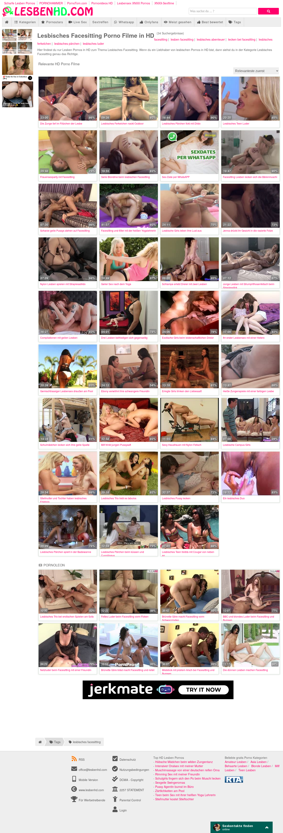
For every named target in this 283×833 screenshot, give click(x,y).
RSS (82, 759)
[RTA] (234, 781)
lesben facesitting (182, 39)
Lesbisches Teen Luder (236, 123)
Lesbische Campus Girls (236, 444)
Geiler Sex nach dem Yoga (116, 284)
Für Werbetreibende (91, 800)
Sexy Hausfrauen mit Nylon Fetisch (181, 444)
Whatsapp (126, 22)
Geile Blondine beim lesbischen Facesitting (125, 177)
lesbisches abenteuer (211, 39)
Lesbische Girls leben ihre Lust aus (182, 230)
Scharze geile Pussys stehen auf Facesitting (65, 230)
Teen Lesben (247, 770)
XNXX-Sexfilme (164, 3)
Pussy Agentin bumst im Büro (174, 787)
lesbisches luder (93, 43)
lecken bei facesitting (241, 39)
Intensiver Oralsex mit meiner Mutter (179, 766)
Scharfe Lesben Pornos (19, 3)
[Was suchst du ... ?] (268, 11)
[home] (39, 742)
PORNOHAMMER (51, 3)
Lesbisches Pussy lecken (176, 498)
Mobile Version (88, 780)
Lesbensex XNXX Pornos (133, 3)
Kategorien (27, 22)
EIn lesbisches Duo (234, 498)
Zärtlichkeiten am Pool (169, 791)
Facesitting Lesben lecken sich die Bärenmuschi (250, 177)
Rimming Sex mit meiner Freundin (177, 774)
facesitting (160, 39)
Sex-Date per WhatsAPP (176, 177)
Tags (237, 22)
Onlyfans (151, 22)
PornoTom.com (77, 3)
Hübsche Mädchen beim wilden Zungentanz (184, 762)
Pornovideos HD (102, 3)
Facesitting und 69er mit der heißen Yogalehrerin (128, 230)
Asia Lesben (258, 762)
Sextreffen (100, 22)
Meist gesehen (179, 22)
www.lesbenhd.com (91, 790)
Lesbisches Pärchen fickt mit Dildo (181, 123)
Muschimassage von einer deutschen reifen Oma (187, 770)
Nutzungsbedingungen (134, 770)
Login (123, 810)
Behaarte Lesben (236, 766)
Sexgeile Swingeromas (170, 782)
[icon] (6, 22)
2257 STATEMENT (131, 790)
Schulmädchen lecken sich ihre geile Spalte (64, 444)
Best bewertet (212, 22)
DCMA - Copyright (131, 780)
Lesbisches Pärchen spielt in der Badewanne (65, 552)
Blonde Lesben (261, 766)
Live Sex (80, 22)
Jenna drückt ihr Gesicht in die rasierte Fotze (248, 230)
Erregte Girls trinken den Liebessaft (182, 391)
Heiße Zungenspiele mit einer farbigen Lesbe (248, 391)
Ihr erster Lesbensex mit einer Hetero (244, 337)
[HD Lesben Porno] (47, 15)
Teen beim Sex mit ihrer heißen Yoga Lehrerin (185, 795)
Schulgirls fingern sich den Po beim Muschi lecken (188, 778)
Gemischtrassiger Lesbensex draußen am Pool (66, 391)
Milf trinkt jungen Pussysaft (116, 444)
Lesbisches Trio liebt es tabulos (118, 498)
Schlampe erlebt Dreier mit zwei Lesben (184, 284)
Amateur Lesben (236, 762)
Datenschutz (127, 759)
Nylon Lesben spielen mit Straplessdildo (63, 284)
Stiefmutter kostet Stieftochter (174, 799)
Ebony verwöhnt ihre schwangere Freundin (125, 391)
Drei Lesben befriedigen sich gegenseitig (124, 337)
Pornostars (54, 22)
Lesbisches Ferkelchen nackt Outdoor (122, 123)
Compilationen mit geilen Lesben (58, 337)
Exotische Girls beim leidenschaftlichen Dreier (188, 337)
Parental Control (130, 800)
